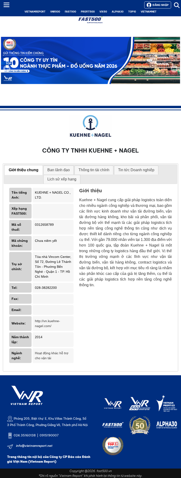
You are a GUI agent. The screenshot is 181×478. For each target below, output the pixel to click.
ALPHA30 (117, 11)
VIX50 (103, 11)
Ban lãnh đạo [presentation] (58, 170)
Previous (6, 68)
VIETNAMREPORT (35, 11)
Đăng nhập (160, 5)
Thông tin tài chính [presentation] (93, 170)
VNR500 (55, 11)
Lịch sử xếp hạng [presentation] (61, 179)
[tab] (23, 170)
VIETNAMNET (148, 11)
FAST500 (70, 11)
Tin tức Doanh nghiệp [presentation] (136, 170)
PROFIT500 (88, 11)
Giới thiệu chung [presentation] (23, 170)
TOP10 (132, 11)
